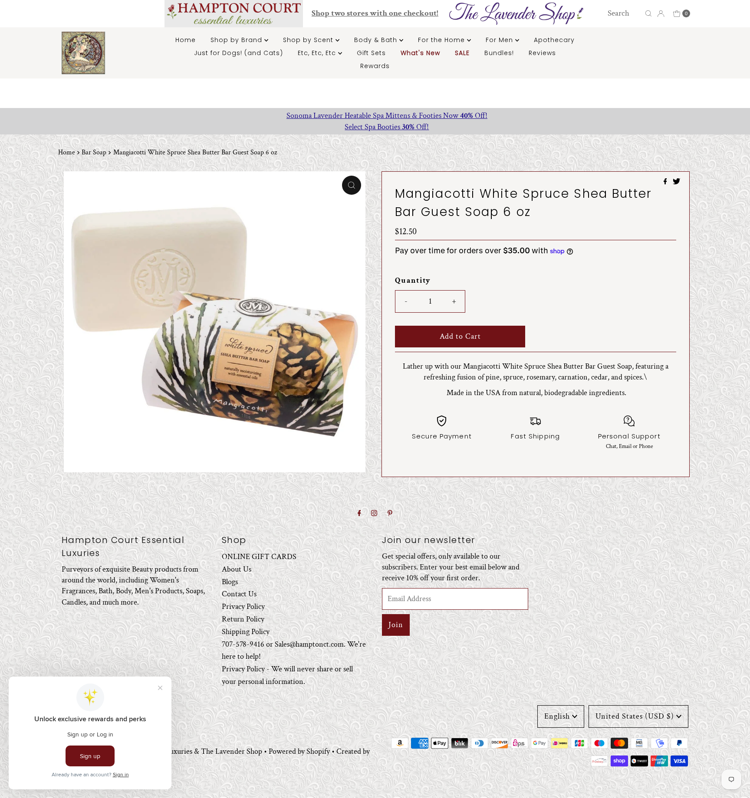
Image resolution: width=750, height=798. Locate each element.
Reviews (542, 53)
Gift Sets (371, 53)
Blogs (230, 581)
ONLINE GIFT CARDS (259, 557)
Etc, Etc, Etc (318, 53)
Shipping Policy (246, 631)
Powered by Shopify (299, 751)
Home (185, 40)
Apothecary (554, 40)
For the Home (442, 40)
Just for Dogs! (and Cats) (238, 53)
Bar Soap (94, 152)
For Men (500, 40)
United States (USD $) (634, 716)
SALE (462, 53)
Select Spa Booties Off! (375, 127)
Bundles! (499, 53)
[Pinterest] (390, 513)
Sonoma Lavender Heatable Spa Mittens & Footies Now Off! (375, 116)
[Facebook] (359, 513)
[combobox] (623, 13)
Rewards (375, 66)
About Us (236, 569)
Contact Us (239, 594)
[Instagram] (374, 513)
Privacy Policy (243, 607)
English (557, 716)
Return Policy (243, 619)
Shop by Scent (309, 40)
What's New (420, 53)
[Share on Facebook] (666, 182)
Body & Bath (376, 40)
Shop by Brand (237, 40)
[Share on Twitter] (676, 182)
